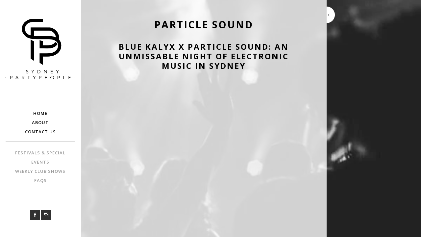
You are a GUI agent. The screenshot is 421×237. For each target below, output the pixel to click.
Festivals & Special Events (40, 157)
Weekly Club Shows (40, 171)
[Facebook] (35, 215)
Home (40, 113)
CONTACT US (40, 132)
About (40, 122)
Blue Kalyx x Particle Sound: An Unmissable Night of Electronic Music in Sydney (204, 56)
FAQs (40, 180)
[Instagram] (46, 215)
